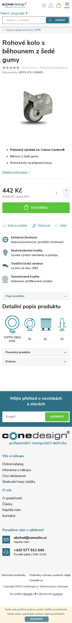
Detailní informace (14, 172)
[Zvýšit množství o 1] (66, 190)
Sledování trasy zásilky (18, 482)
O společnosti (12, 498)
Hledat (60, 20)
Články (7, 504)
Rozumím (36, 619)
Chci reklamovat (14, 476)
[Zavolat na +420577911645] (43, 5)
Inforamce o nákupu (16, 470)
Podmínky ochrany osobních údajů (50, 575)
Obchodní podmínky (13, 575)
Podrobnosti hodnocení (54, 67)
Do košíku (39, 208)
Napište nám (11, 510)
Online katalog (12, 464)
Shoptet (27, 594)
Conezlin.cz (36, 580)
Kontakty (9, 516)
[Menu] (67, 5)
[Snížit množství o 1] (66, 195)
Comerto (57, 594)
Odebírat (57, 417)
